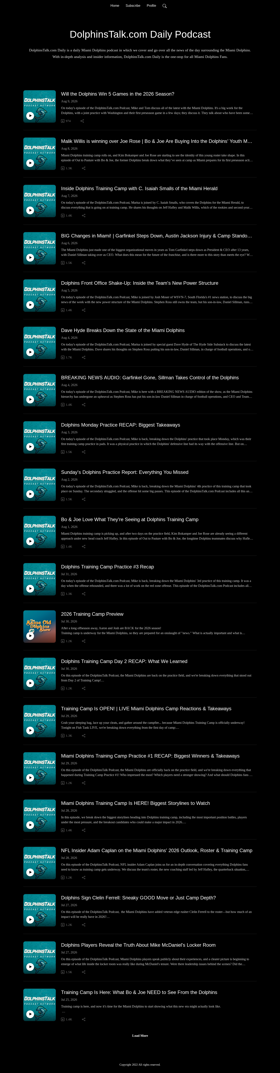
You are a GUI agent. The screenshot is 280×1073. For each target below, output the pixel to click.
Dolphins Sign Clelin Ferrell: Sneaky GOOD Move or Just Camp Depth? (138, 897)
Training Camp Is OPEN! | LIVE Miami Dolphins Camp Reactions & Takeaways (146, 708)
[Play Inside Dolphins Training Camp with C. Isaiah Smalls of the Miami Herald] (30, 210)
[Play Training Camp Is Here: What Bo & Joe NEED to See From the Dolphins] (30, 1014)
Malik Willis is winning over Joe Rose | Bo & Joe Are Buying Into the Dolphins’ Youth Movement (157, 141)
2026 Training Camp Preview (92, 614)
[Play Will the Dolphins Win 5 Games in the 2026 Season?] (30, 116)
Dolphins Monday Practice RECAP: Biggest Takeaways (120, 425)
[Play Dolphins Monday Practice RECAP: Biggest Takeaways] (30, 447)
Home (114, 5)
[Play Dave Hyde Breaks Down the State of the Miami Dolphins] (30, 352)
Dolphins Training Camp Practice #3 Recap (107, 566)
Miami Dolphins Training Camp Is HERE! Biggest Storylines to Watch (135, 803)
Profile (151, 5)
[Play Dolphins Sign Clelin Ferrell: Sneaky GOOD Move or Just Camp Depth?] (30, 920)
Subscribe (133, 5)
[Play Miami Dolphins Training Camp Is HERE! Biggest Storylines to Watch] (30, 825)
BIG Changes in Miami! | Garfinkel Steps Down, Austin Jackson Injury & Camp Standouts (157, 235)
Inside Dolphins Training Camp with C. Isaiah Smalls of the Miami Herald (139, 188)
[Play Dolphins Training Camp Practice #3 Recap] (30, 589)
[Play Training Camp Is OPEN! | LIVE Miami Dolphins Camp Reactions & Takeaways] (30, 730)
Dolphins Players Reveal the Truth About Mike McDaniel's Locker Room (138, 945)
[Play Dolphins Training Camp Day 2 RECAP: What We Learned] (30, 683)
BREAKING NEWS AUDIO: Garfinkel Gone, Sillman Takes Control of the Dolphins (150, 377)
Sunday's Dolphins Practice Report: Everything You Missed (124, 472)
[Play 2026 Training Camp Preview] (30, 636)
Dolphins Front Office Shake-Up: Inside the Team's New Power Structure (139, 283)
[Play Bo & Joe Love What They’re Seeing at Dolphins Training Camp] (30, 541)
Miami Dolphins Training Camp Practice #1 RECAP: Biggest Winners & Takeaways (150, 756)
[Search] (164, 6)
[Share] (82, 121)
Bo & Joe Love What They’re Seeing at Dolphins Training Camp (129, 519)
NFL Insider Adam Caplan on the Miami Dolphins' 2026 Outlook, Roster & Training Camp (156, 850)
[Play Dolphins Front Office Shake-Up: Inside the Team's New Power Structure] (30, 305)
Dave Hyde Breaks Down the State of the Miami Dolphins (123, 330)
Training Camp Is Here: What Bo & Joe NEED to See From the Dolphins (139, 992)
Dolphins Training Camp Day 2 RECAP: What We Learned (124, 661)
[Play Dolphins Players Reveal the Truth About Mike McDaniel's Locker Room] (30, 967)
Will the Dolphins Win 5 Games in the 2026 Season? (117, 94)
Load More (140, 1035)
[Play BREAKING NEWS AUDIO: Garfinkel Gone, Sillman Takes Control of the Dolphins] (30, 399)
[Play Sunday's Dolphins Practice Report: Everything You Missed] (30, 494)
